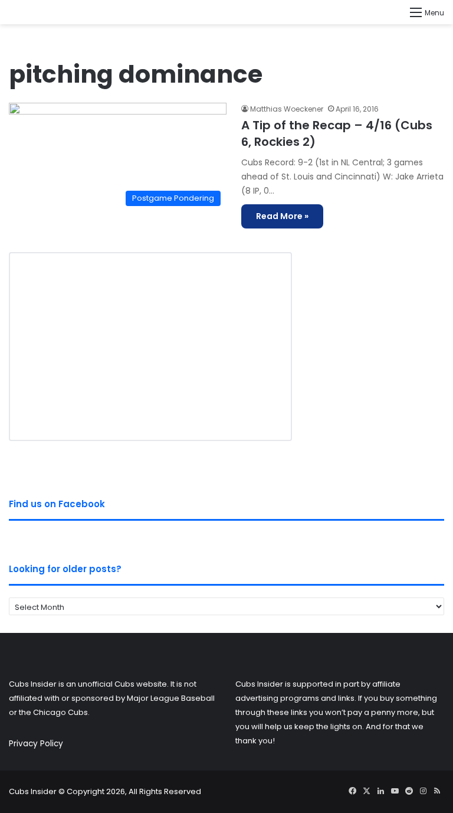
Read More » (282, 216)
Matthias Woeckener (286, 109)
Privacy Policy (36, 743)
